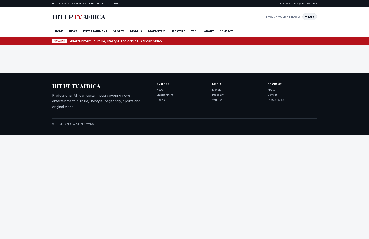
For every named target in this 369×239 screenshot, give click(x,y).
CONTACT (226, 31)
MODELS (136, 31)
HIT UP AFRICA (78, 16)
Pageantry (218, 94)
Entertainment (165, 94)
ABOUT (209, 31)
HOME (59, 31)
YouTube (312, 3)
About (271, 89)
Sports (161, 99)
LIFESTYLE (177, 31)
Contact (272, 94)
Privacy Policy (276, 99)
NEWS (73, 31)
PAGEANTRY (156, 31)
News (160, 89)
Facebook (284, 3)
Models (216, 89)
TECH (195, 31)
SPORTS (119, 31)
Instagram (298, 3)
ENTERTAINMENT (95, 31)
